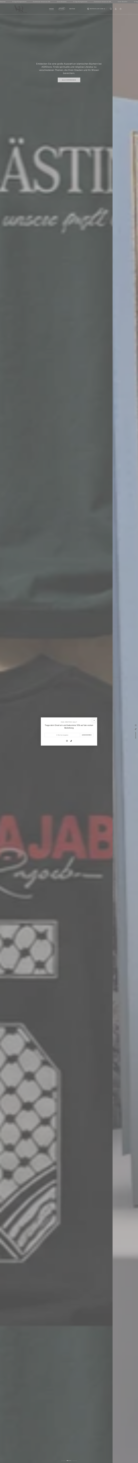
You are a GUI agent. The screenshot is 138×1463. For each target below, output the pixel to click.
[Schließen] (94, 720)
